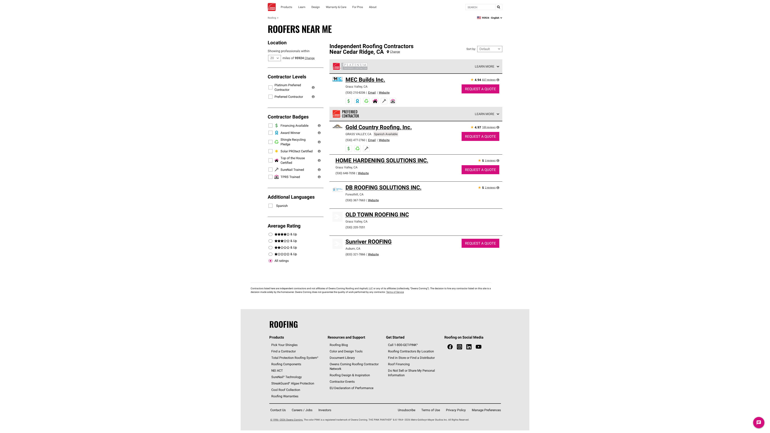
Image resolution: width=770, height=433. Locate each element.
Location (277, 42)
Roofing (272, 17)
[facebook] (450, 347)
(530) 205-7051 (355, 227)
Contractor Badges (288, 117)
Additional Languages (291, 197)
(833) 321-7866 (355, 254)
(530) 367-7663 (355, 200)
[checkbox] (270, 261)
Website (384, 92)
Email (372, 92)
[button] (313, 87)
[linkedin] (469, 347)
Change (310, 58)
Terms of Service (395, 291)
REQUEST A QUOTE (480, 89)
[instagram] (459, 347)
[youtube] (478, 347)
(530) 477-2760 (355, 140)
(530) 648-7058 (345, 173)
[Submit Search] (498, 7)
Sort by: (471, 49)
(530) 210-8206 (355, 92)
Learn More (484, 66)
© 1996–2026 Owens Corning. (286, 419)
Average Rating (284, 226)
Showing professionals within (289, 51)
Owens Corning (272, 7)
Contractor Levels (287, 77)
